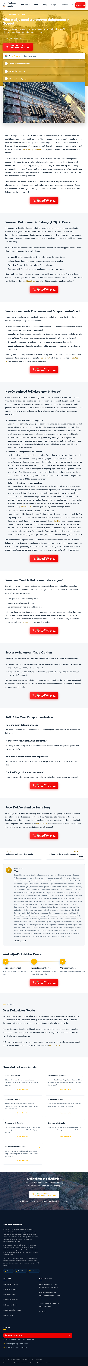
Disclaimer (40, 1363)
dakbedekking (29, 281)
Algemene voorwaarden (21, 1363)
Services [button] (24, 4)
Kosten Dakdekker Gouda (12, 1310)
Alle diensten (8, 1315)
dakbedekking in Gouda (31, 149)
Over (36, 4)
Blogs (53, 4)
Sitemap (48, 1363)
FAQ (45, 4)
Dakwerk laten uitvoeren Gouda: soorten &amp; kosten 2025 (49, 1295)
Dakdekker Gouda (11, 5)
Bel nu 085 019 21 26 (15, 1335)
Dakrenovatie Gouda (10, 1300)
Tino (11, 38)
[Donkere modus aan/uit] (72, 5)
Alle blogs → (43, 1311)
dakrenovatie (46, 358)
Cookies (32, 1363)
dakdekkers (56, 521)
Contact (64, 4)
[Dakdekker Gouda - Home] (4, 5)
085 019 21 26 (26, 506)
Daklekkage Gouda (9, 1295)
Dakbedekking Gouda (16, 15)
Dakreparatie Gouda (10, 1305)
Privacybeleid (7, 1363)
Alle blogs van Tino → (22, 941)
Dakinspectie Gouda (10, 1289)
